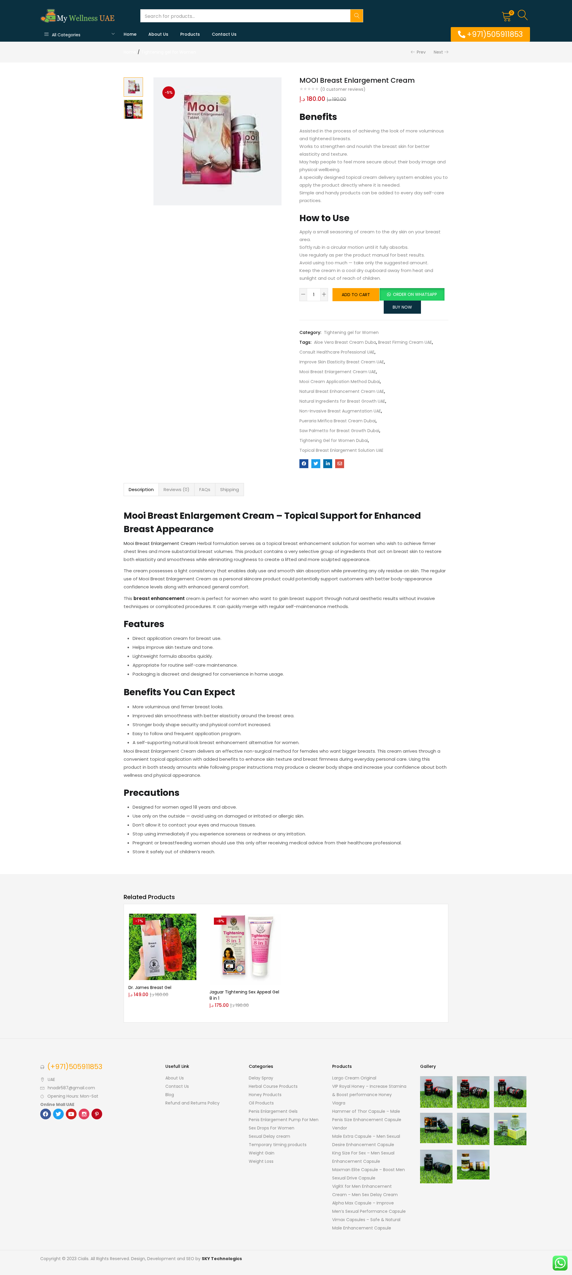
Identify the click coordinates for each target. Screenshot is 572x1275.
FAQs (204, 489)
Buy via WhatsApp (175, 930)
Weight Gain (261, 1153)
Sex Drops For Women (271, 1128)
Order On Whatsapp (415, 294)
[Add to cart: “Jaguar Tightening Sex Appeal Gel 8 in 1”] (230, 921)
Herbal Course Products (273, 1086)
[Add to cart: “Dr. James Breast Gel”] (149, 921)
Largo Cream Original (354, 1078)
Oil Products (261, 1103)
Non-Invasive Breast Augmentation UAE (340, 411)
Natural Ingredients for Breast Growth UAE (342, 401)
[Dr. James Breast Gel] (162, 947)
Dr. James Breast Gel (149, 987)
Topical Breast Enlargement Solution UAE (341, 450)
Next (438, 52)
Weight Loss (261, 1161)
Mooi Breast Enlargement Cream (160, 543)
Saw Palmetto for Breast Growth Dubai (339, 431)
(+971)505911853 (74, 1066)
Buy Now (402, 307)
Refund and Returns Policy (192, 1103)
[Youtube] (71, 1114)
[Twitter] (58, 1114)
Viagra (338, 1103)
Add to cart (356, 295)
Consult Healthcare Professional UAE (336, 352)
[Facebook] (45, 1114)
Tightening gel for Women (168, 52)
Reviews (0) (176, 489)
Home (130, 34)
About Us (158, 34)
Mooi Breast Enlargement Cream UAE (337, 372)
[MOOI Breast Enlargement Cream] (303, 463)
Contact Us (224, 34)
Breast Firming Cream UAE (405, 342)
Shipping (229, 489)
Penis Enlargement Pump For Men (283, 1120)
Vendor (339, 1128)
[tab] (141, 489)
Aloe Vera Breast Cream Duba (345, 342)
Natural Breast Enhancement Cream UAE (341, 391)
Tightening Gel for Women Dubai (333, 440)
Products (190, 34)
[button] (506, 15)
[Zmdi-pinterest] (96, 1114)
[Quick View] (149, 939)
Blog (169, 1095)
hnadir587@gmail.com (71, 1088)
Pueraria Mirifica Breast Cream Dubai (337, 421)
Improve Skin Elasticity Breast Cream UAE (341, 362)
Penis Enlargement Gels (273, 1111)
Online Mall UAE (57, 1104)
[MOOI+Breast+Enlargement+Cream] (315, 463)
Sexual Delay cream (269, 1136)
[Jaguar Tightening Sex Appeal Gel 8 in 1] (245, 949)
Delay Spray (261, 1078)
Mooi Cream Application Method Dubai (339, 382)
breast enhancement (159, 598)
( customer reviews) (343, 89)
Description (141, 489)
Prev (421, 52)
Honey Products (265, 1095)
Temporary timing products (278, 1145)
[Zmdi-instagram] (84, 1114)
